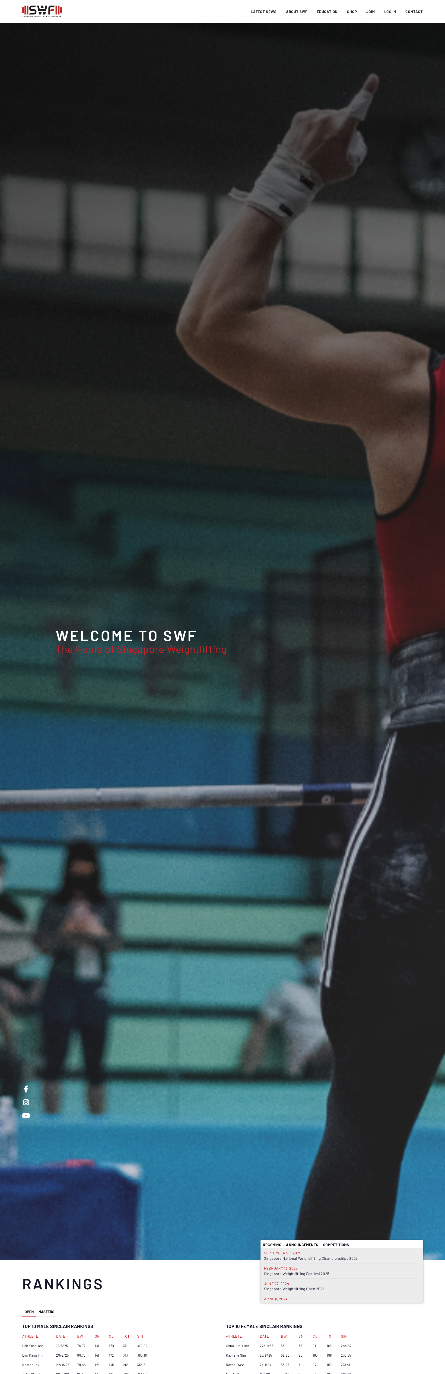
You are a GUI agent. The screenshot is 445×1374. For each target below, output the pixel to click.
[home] (42, 11)
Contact (414, 11)
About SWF (297, 11)
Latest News (264, 11)
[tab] (272, 1244)
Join (370, 11)
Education (327, 11)
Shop (352, 11)
